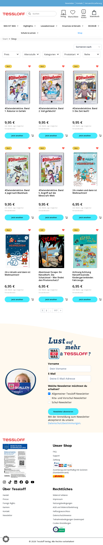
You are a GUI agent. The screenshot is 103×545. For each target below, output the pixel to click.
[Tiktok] (10, 482)
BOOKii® (92, 26)
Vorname (53, 363)
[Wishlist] (72, 12)
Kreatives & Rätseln (71, 26)
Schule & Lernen (28, 33)
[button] (33, 135)
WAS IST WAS (10, 26)
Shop (80, 33)
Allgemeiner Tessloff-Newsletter (70, 393)
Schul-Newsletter (62, 402)
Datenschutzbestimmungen (64, 423)
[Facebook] (21, 482)
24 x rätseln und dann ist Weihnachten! (17, 273)
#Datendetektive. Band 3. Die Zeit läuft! (84, 110)
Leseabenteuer (48, 26)
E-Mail (52, 373)
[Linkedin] (15, 482)
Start (5, 38)
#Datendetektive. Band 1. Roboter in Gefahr (17, 110)
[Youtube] (32, 482)
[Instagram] (4, 482)
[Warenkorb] (94, 12)
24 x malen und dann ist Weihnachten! (84, 191)
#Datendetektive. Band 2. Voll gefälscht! (51, 110)
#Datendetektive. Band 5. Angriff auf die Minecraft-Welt (51, 193)
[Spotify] (27, 482)
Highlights (28, 26)
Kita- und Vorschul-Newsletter (69, 398)
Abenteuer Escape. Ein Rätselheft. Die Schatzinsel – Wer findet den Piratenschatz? (51, 276)
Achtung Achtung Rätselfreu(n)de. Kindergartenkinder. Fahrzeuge (83, 276)
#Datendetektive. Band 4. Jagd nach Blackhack (17, 191)
